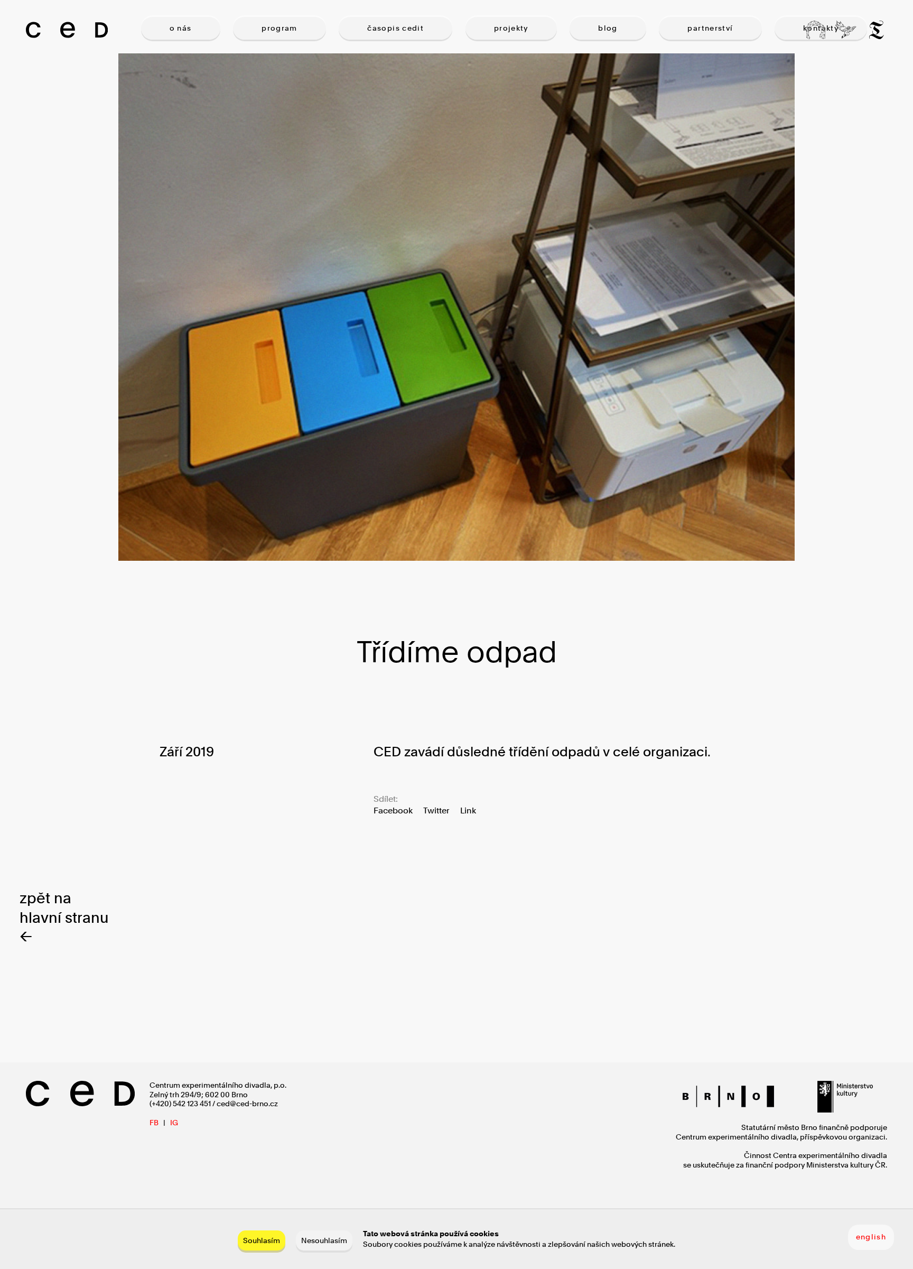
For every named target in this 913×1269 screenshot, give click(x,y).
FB (154, 1122)
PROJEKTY (511, 28)
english (871, 1237)
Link (468, 810)
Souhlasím (261, 1240)
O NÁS (181, 28)
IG (174, 1122)
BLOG (608, 28)
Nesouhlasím (324, 1240)
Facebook (393, 810)
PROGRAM (279, 28)
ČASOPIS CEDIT (395, 28)
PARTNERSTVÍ (710, 28)
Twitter (436, 810)
